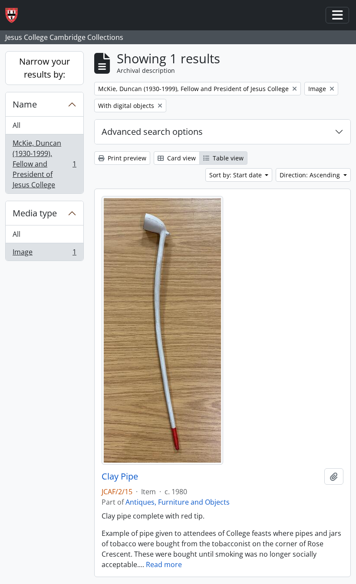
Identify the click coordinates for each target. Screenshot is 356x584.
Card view (180, 158)
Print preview (126, 158)
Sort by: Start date (236, 175)
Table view (227, 158)
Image (44, 254)
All (16, 125)
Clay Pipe (120, 476)
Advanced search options (152, 131)
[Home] (15, 15)
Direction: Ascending (311, 175)
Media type (35, 213)
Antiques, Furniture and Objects (177, 502)
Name (25, 104)
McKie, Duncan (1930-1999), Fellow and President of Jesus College (44, 163)
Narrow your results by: (44, 67)
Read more (164, 564)
